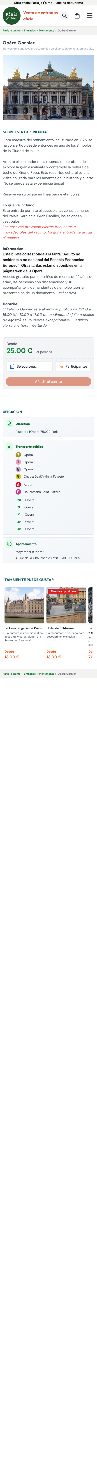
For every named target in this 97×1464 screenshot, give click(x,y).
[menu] (89, 15)
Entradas (30, 30)
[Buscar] (64, 15)
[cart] (77, 15)
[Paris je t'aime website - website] (12, 16)
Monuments (46, 30)
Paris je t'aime (12, 30)
